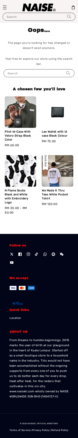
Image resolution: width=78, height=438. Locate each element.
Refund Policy (60, 430)
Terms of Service (19, 430)
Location (15, 318)
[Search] (69, 16)
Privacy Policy (41, 430)
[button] (5, 7)
